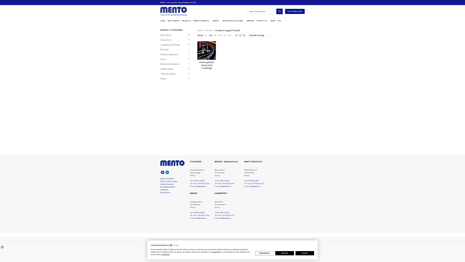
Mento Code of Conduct (169, 181)
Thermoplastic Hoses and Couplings (206, 65)
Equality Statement (167, 184)
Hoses (163, 59)
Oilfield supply (166, 69)
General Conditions (167, 179)
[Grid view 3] (240, 35)
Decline (284, 253)
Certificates (164, 190)
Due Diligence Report (167, 187)
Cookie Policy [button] (216, 252)
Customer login (294, 11)
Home (200, 30)
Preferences (264, 253)
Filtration (164, 49)
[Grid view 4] (244, 35)
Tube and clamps (167, 73)
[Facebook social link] (162, 172)
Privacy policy (165, 192)
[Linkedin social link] (167, 172)
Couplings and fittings (170, 44)
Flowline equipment (169, 54)
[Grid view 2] (237, 35)
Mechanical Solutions (169, 64)
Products (209, 30)
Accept (305, 253)
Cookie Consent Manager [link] (159, 245)
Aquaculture (166, 40)
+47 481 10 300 (198, 181)
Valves (163, 78)
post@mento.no (200, 186)
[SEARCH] (279, 11)
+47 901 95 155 (203, 183)
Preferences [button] (166, 254)
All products (165, 35)
